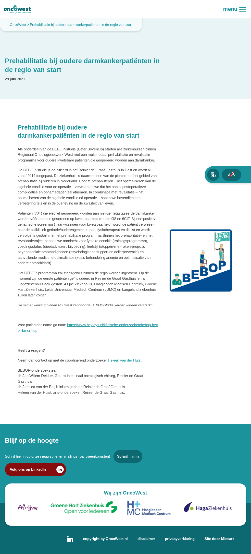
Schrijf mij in (128, 456)
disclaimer (146, 539)
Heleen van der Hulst (124, 360)
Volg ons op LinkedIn (28, 469)
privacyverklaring (180, 539)
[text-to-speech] (213, 175)
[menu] (245, 9)
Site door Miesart (219, 539)
